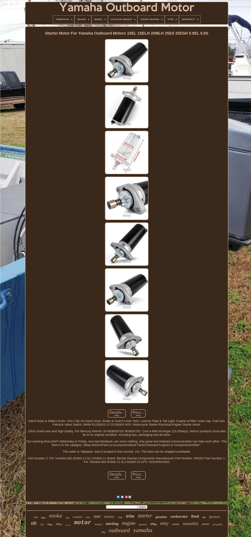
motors (98, 524)
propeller (217, 524)
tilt (34, 523)
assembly (191, 523)
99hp (153, 524)
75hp (67, 518)
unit (36, 517)
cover (175, 524)
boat (195, 516)
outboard (119, 530)
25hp (42, 524)
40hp (59, 524)
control (77, 517)
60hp (43, 518)
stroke (55, 516)
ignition (143, 524)
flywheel (214, 517)
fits (204, 517)
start (97, 516)
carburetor (179, 516)
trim (130, 516)
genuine (161, 517)
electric (109, 516)
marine (68, 525)
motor (82, 523)
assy (164, 523)
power (206, 524)
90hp (49, 524)
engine (128, 523)
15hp (103, 532)
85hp (120, 517)
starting (112, 523)
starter (145, 515)
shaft (87, 517)
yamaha (142, 530)
